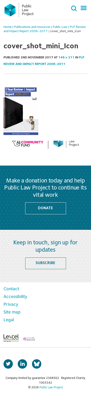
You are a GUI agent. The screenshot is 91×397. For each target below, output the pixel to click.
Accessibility (15, 297)
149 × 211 (66, 57)
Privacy (11, 304)
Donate (45, 208)
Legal (9, 320)
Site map (12, 312)
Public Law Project (51, 387)
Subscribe (45, 263)
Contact (11, 289)
